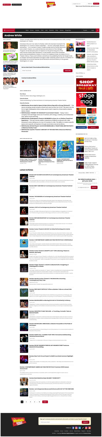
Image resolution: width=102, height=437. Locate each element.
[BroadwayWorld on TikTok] (83, 427)
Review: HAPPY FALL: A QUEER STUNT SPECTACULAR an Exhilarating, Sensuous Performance (50, 335)
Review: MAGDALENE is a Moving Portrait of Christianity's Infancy (49, 300)
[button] (97, 30)
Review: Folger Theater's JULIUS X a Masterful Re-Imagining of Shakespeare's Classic (28, 160)
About (61, 431)
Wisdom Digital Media (68, 433)
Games (62, 30)
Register (85, 30)
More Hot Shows (81, 127)
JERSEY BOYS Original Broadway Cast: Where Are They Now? (9, 83)
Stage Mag (68, 30)
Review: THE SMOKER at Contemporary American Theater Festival (50, 196)
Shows (32, 30)
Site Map (89, 431)
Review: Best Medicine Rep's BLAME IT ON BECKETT (44, 378)
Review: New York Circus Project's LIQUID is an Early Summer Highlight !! (51, 357)
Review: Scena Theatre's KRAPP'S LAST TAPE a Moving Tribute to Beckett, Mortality (49, 251)
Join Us (71, 431)
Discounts (93, 127)
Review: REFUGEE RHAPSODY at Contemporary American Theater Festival (49, 219)
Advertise (56, 431)
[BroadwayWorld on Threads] (86, 427)
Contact (66, 431)
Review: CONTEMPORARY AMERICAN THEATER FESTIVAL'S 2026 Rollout (65, 160)
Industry (37, 30)
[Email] (23, 81)
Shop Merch (7, 4)
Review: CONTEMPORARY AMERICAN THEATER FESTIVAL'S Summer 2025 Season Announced (44, 368)
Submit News (77, 431)
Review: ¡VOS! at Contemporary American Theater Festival (48, 207)
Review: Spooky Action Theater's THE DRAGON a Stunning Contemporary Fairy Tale (46, 161)
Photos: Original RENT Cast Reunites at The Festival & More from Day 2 (9, 70)
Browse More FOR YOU (86, 173)
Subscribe (68, 70)
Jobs (46, 30)
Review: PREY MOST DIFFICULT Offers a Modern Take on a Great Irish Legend (50, 290)
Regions (83, 431)
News (27, 30)
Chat (42, 30)
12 (39, 402)
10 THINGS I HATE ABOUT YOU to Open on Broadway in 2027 (10, 59)
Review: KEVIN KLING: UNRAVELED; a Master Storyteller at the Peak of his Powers (50, 324)
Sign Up (85, 422)
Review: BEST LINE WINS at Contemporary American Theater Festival (50, 186)
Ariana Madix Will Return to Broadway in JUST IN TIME (9, 47)
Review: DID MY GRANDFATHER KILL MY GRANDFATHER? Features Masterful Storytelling (49, 346)
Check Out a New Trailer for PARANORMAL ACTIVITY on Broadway (92, 50)
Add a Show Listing (17, 4)
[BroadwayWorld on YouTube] (89, 427)
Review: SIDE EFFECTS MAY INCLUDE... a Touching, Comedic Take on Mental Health (50, 312)
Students (51, 30)
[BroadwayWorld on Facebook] (73, 427)
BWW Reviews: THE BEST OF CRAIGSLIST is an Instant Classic (40, 113)
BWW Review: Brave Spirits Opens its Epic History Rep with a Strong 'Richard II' (45, 105)
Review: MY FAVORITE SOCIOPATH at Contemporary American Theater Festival (51, 175)
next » (45, 402)
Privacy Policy (87, 433)
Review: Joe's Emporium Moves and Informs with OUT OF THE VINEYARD (51, 389)
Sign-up (90, 3)
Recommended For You (82, 134)
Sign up (94, 187)
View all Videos (80, 73)
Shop (56, 30)
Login (92, 30)
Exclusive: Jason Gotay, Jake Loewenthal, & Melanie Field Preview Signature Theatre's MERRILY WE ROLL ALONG (92, 58)
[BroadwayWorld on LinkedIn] (79, 427)
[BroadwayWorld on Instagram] (76, 427)
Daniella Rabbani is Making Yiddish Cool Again (92, 43)
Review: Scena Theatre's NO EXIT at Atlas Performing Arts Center (49, 229)
